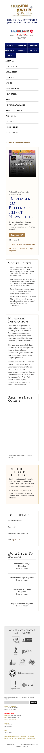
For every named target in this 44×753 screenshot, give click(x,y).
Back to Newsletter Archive (19, 143)
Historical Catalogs (15, 105)
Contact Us (11, 66)
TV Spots (10, 121)
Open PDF (16, 540)
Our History (11, 72)
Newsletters (11, 99)
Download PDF (17, 235)
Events (9, 83)
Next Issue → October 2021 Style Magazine (21, 249)
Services (21, 50)
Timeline (10, 77)
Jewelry (10, 45)
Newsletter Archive (15, 110)
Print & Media (12, 88)
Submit (33, 702)
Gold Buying (10, 50)
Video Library (12, 127)
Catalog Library (21, 736)
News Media (11, 94)
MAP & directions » (10, 719)
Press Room (11, 116)
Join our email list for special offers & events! (19, 698)
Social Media (12, 132)
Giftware (33, 45)
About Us (33, 50)
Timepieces (22, 45)
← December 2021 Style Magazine (22, 244)
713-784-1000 (17, 491)
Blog (10, 55)
